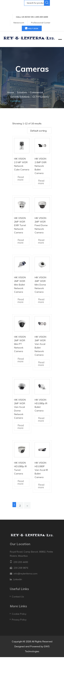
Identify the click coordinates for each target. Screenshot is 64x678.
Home (10, 92)
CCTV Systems (40, 96)
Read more (21, 178)
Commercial (36, 92)
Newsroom (18, 22)
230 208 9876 (21, 567)
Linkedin (17, 579)
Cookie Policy (19, 613)
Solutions (22, 92)
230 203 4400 (20, 562)
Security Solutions (20, 96)
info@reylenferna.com (25, 573)
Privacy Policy (19, 619)
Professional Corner (40, 22)
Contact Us (18, 596)
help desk (33, 28)
